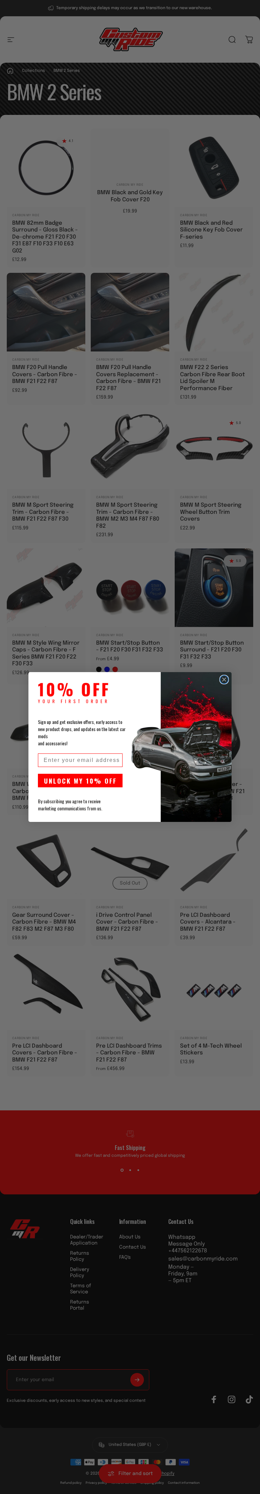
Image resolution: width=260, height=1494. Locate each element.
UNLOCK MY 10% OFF (80, 780)
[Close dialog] (224, 679)
